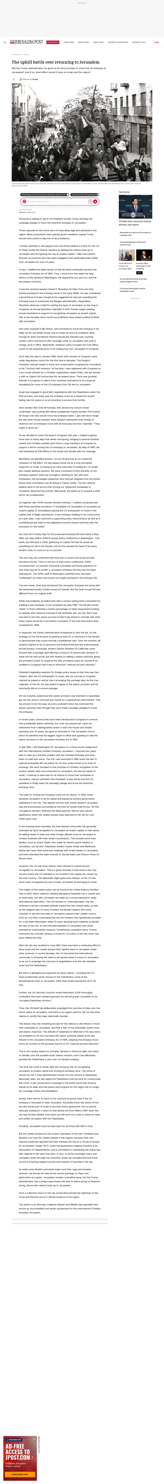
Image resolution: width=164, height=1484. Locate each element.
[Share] (14, 79)
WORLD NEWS (83, 42)
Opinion (26, 54)
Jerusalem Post (17, 54)
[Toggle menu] (5, 42)
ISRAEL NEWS (69, 42)
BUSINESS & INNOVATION (118, 42)
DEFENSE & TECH (138, 42)
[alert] (20, 1458)
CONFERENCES (52, 42)
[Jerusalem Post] (25, 42)
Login (156, 42)
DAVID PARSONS (26, 209)
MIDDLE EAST (98, 42)
